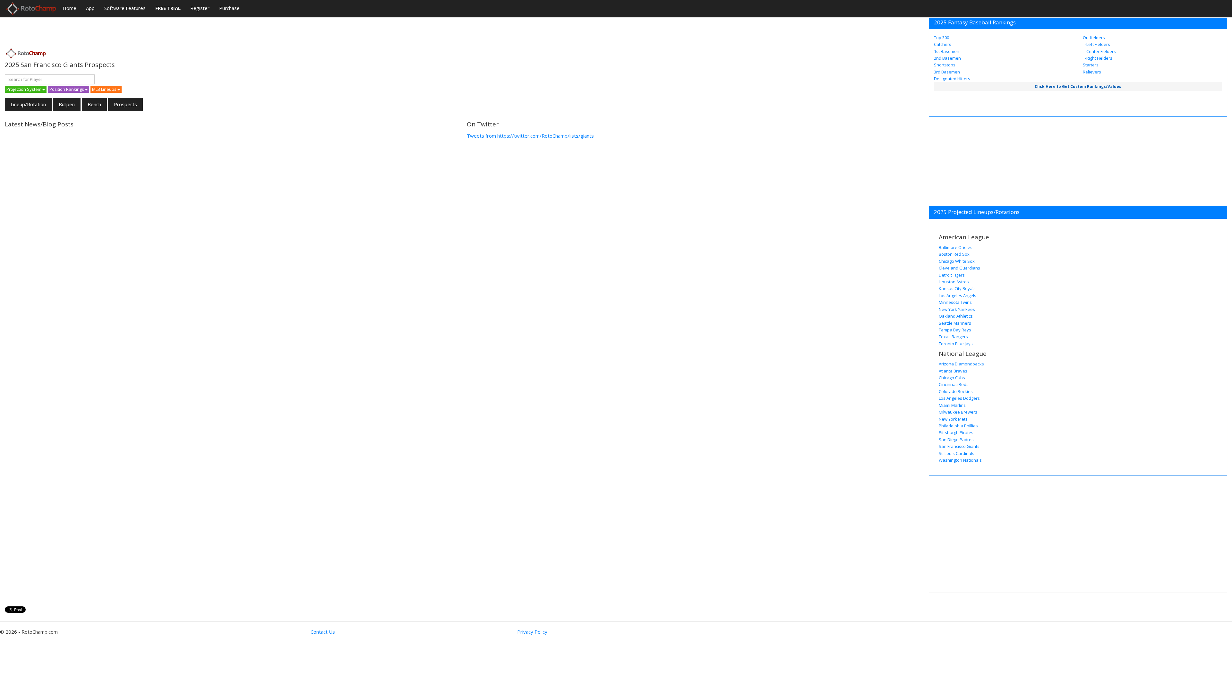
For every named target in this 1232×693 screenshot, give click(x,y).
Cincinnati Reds (954, 384)
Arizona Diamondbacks (961, 364)
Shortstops (944, 65)
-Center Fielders (1100, 51)
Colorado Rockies (956, 391)
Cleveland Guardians (959, 268)
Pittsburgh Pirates (956, 432)
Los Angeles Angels (957, 295)
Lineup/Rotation (28, 104)
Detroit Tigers (952, 275)
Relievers (1092, 72)
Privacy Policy (532, 632)
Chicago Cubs (952, 378)
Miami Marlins (952, 405)
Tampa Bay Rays (955, 330)
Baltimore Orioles (955, 247)
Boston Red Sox (954, 254)
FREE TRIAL (168, 8)
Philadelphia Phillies (958, 426)
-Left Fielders (1097, 44)
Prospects (125, 104)
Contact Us (323, 632)
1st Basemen (946, 51)
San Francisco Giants (959, 446)
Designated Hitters (952, 78)
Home (69, 8)
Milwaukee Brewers (958, 412)
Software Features (125, 8)
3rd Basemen (947, 72)
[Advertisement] (121, 30)
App (90, 8)
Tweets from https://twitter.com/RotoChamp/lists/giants (530, 136)
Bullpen (67, 104)
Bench (94, 104)
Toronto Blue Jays (956, 343)
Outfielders (1094, 37)
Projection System (24, 89)
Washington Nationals (960, 460)
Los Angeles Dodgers (959, 398)
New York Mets (953, 419)
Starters (1091, 65)
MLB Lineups (104, 89)
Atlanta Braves (953, 371)
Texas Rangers (953, 336)
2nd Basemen (947, 58)
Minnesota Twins (955, 302)
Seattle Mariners (955, 323)
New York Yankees (957, 309)
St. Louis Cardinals (956, 453)
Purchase (229, 8)
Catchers (942, 44)
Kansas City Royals (957, 288)
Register (200, 8)
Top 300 (941, 37)
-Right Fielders (1098, 58)
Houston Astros (954, 282)
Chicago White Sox (957, 261)
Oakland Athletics (956, 316)
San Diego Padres (956, 439)
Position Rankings (67, 89)
